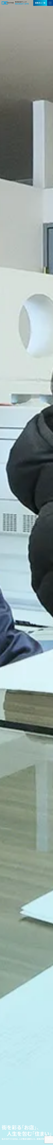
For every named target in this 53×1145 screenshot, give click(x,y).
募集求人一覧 (40, 3)
